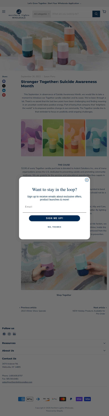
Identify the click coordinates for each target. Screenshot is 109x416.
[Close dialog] (87, 180)
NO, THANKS (54, 227)
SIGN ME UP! (54, 218)
